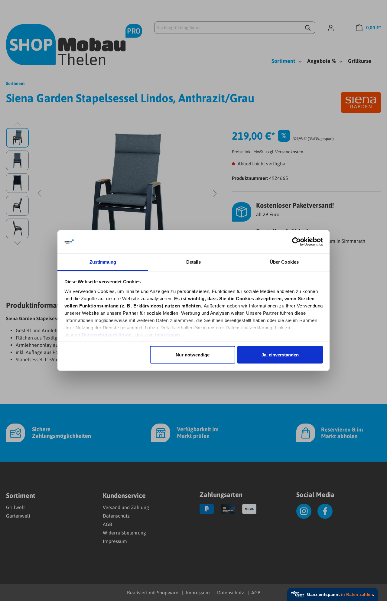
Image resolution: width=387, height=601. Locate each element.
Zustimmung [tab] (102, 261)
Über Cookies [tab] (284, 261)
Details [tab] (193, 261)
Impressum (167, 334)
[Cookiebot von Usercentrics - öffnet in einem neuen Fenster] (296, 241)
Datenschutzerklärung (107, 334)
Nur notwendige (193, 354)
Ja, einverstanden (280, 354)
